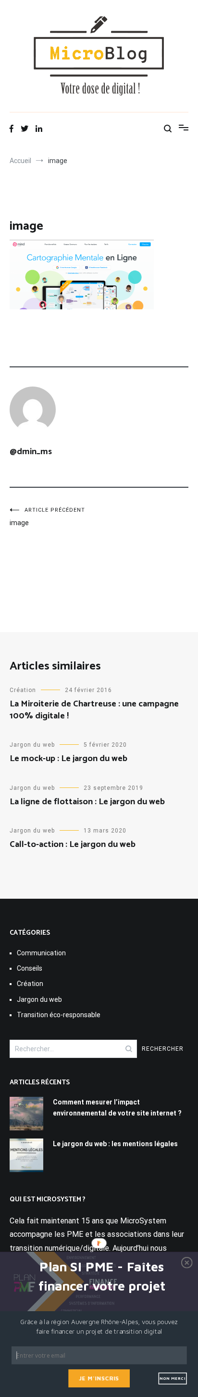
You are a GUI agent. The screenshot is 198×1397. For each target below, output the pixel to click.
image (47, 517)
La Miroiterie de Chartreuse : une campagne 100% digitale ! (94, 710)
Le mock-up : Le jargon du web (68, 758)
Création (23, 690)
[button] (102, 1276)
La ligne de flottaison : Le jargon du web (87, 802)
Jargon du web (32, 744)
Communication (41, 953)
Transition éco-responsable (58, 1015)
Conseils (29, 968)
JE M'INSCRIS (99, 1378)
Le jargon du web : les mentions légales (115, 1144)
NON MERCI (173, 1378)
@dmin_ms (31, 452)
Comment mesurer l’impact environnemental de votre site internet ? (117, 1107)
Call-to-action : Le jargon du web (73, 844)
